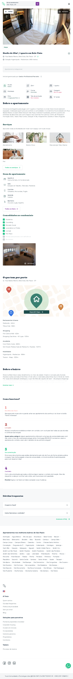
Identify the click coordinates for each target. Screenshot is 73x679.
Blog (4, 613)
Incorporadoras (8, 631)
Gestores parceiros (9, 634)
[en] (36, 591)
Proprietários (7, 637)
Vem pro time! (8, 610)
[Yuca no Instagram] (9, 663)
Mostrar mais (7, 385)
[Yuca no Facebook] (4, 663)
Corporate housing (9, 625)
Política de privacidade (10, 606)
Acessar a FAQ (61, 519)
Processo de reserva (10, 649)
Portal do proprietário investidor (13, 622)
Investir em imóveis (9, 628)
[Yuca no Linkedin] (14, 663)
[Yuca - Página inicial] (3, 3)
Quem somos (7, 600)
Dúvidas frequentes (9, 603)
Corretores (6, 640)
